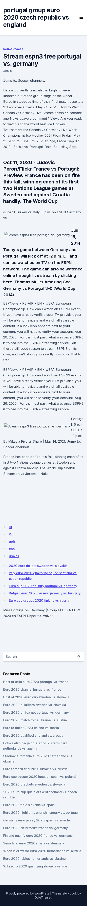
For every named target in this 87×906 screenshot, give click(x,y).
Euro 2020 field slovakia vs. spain (29, 805)
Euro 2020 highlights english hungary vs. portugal (41, 813)
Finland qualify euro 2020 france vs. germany (38, 836)
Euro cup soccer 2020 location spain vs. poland (39, 777)
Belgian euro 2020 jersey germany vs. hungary (45, 593)
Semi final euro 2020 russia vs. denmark (34, 843)
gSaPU (14, 556)
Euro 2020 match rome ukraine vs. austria (35, 720)
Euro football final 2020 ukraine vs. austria (35, 769)
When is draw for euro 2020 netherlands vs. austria (42, 851)
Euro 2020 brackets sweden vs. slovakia (34, 784)
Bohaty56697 (13, 49)
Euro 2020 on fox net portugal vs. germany (36, 712)
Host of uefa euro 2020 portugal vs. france (35, 682)
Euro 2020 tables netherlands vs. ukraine (34, 859)
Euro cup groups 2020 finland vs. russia (39, 600)
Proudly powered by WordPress (27, 893)
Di (10, 527)
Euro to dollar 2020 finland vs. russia (31, 728)
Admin (7, 71)
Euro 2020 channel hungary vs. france (32, 689)
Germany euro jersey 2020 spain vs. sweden (37, 820)
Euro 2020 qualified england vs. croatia (33, 735)
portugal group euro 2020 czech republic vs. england (36, 17)
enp (12, 549)
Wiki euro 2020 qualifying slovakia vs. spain (36, 866)
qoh (12, 541)
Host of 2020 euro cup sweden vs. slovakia (36, 697)
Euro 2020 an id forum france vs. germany (35, 828)
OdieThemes (43, 897)
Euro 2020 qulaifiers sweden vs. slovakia (34, 705)
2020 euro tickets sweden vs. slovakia (38, 566)
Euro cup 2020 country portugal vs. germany (43, 586)
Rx (11, 534)
